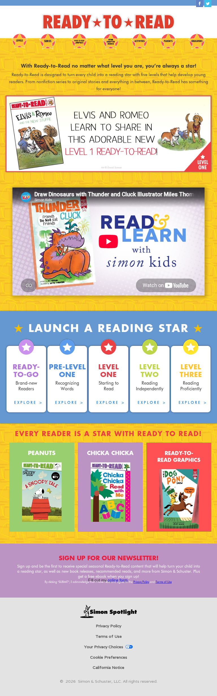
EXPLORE (28, 402)
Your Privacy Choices (103, 646)
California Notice (108, 667)
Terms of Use (164, 581)
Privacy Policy (141, 581)
